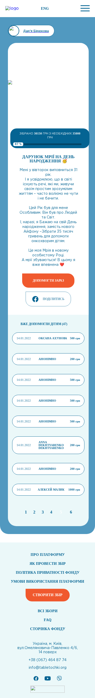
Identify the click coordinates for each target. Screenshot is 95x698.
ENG (45, 9)
